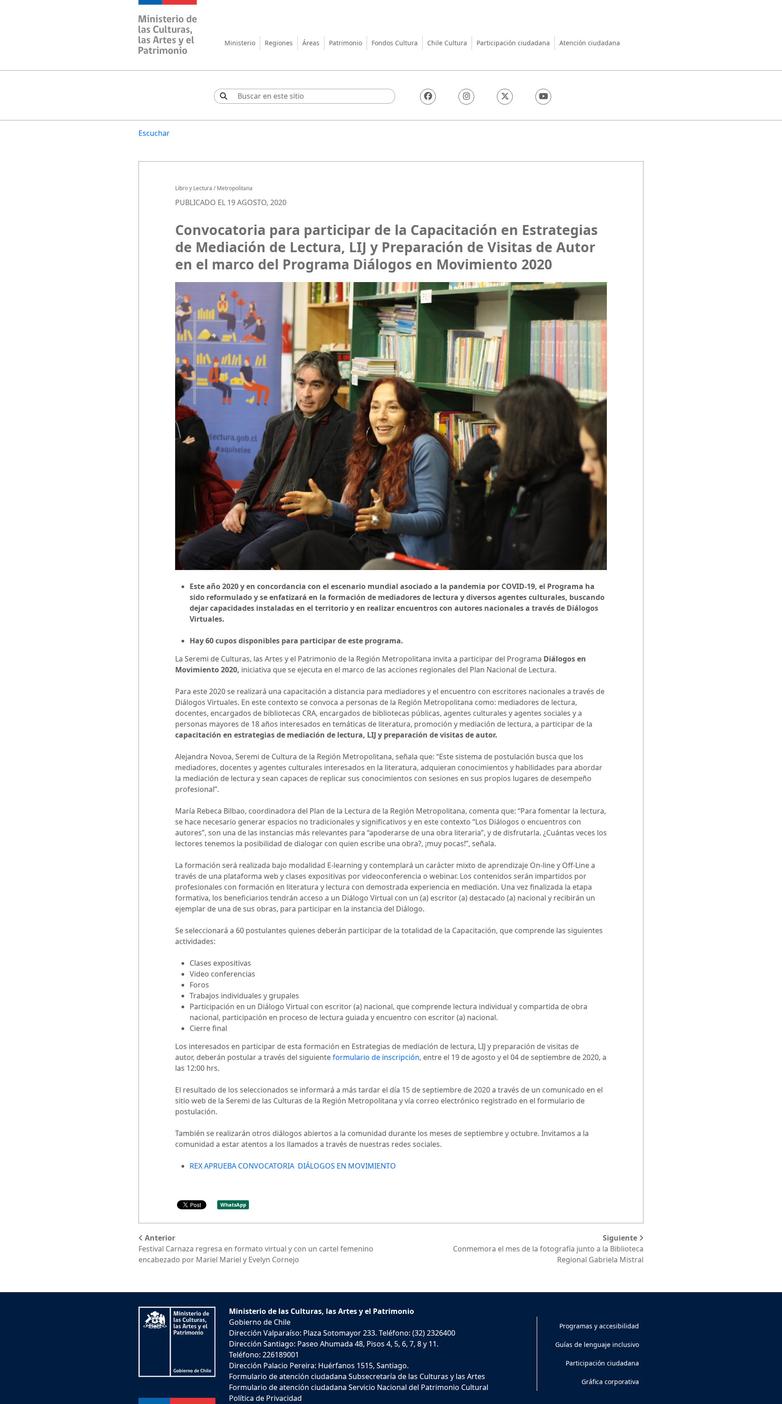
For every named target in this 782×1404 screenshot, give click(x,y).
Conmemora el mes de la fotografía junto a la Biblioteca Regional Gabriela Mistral (548, 1249)
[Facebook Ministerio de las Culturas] (428, 97)
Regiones (279, 42)
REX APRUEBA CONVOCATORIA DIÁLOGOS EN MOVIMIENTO (293, 1166)
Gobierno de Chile (260, 1322)
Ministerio (239, 42)
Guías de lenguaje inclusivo (597, 1344)
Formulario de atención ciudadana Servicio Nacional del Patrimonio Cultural (358, 1387)
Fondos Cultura (395, 42)
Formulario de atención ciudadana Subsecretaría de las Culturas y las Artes (357, 1376)
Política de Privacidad (265, 1398)
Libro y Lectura (193, 188)
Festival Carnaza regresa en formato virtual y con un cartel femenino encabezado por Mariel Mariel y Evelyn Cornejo (255, 1249)
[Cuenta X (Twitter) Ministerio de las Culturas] (505, 97)
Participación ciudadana (513, 42)
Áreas (310, 42)
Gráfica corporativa (610, 1381)
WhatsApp (233, 1204)
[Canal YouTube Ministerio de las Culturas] (543, 97)
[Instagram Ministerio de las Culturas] (466, 97)
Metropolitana (235, 188)
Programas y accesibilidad (599, 1326)
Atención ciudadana (589, 42)
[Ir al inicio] (167, 28)
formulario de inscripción (375, 1057)
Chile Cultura (447, 42)
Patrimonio (345, 42)
